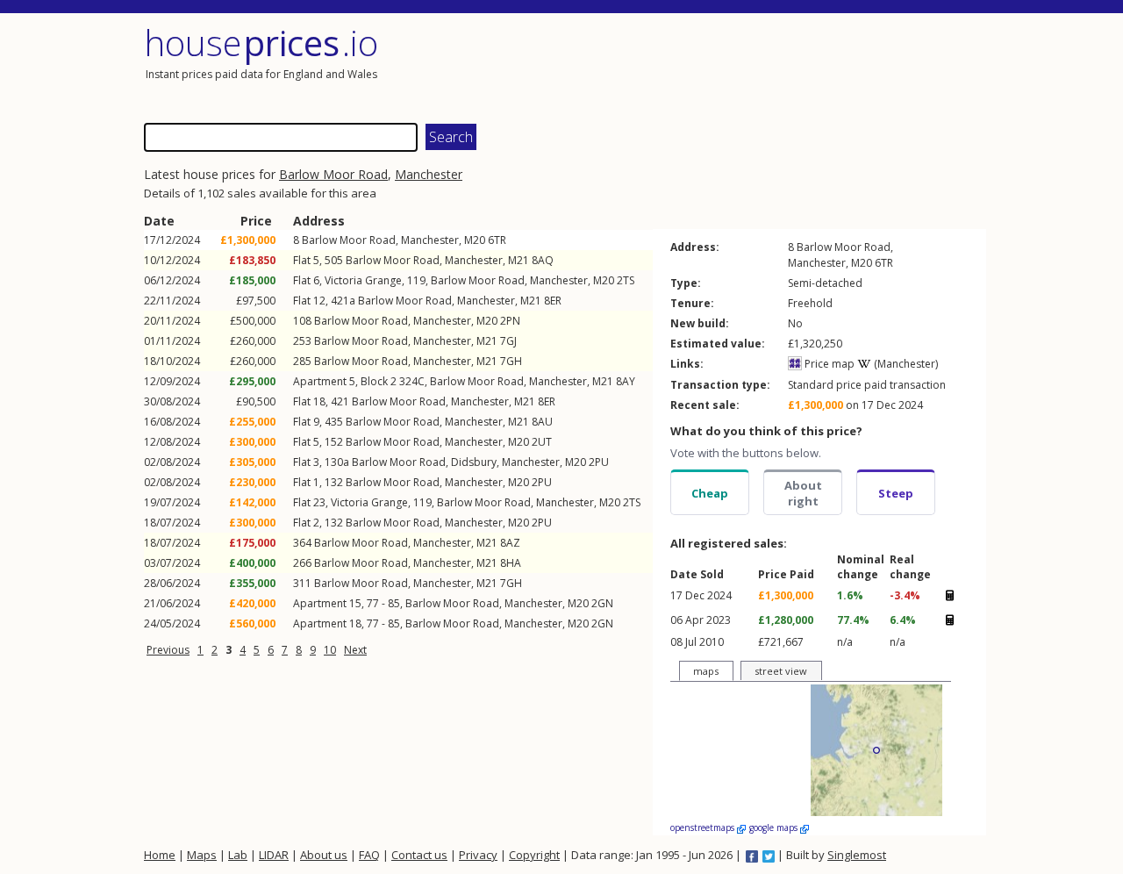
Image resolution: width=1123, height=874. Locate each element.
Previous (168, 649)
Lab (237, 855)
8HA (510, 562)
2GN (602, 603)
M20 (474, 240)
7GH (511, 361)
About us (323, 855)
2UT (542, 441)
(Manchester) (904, 363)
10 (330, 649)
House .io (261, 42)
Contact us (419, 855)
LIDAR (274, 855)
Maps (202, 855)
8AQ (543, 260)
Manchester (428, 174)
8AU (542, 421)
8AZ (510, 542)
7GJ (508, 340)
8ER (553, 300)
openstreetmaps (703, 827)
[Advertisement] (775, 66)
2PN (510, 320)
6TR (497, 240)
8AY (625, 381)
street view (781, 670)
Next (355, 649)
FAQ (369, 855)
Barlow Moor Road (333, 174)
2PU (599, 462)
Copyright (534, 855)
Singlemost (856, 855)
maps (706, 670)
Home (159, 855)
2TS (625, 280)
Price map (828, 363)
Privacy (478, 855)
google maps (774, 827)
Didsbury (474, 462)
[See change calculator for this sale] (949, 595)
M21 (518, 260)
